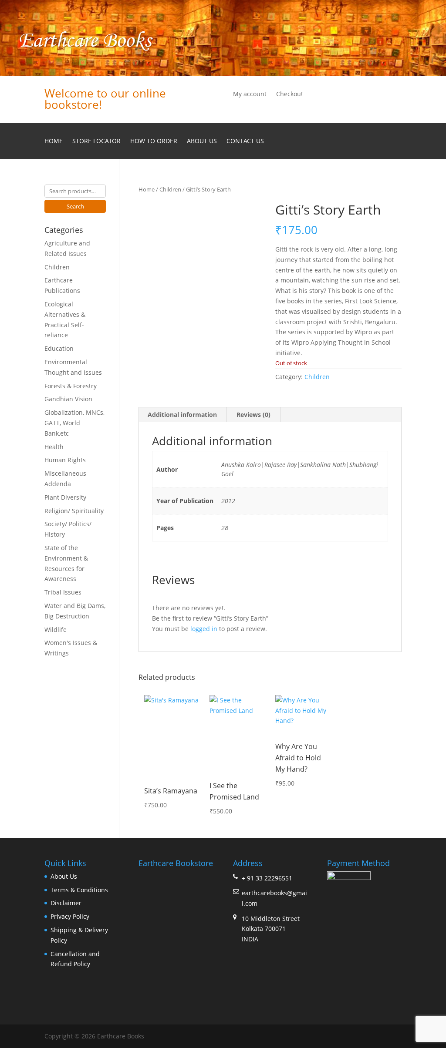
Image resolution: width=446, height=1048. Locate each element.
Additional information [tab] (182, 414)
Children (170, 189)
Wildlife (55, 629)
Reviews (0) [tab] (253, 414)
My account (250, 94)
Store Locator (96, 141)
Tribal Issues (62, 592)
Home (53, 141)
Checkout (289, 94)
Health (54, 447)
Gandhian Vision (68, 399)
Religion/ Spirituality (74, 511)
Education (59, 348)
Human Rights (65, 460)
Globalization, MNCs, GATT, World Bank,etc (74, 422)
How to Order (153, 141)
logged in (203, 629)
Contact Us (245, 141)
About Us (202, 141)
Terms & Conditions (79, 890)
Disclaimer (66, 903)
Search (75, 206)
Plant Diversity (65, 497)
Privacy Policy (70, 916)
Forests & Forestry (70, 386)
